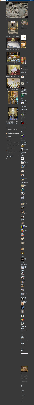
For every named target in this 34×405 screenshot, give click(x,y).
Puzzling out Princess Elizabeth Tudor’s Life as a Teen (23, 129)
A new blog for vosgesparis (23, 138)
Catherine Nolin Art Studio (23, 144)
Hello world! (22, 98)
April (22, 392)
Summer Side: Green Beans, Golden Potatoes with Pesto (24, 80)
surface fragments (23, 225)
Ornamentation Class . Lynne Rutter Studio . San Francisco (25, 197)
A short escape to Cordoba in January (25, 174)
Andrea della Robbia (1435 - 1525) (25, 298)
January (22, 397)
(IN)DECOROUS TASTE (23, 326)
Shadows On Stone (23, 349)
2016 (21, 386)
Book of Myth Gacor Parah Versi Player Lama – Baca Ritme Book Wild (24, 106)
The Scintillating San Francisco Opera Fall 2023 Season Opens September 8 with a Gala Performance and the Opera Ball (25, 123)
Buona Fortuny (23, 256)
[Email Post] (14, 122)
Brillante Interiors (23, 215)
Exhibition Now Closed (23, 332)
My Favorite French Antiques (24, 266)
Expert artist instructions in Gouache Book (25, 259)
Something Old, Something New (25, 185)
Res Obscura (22, 148)
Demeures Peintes (23, 196)
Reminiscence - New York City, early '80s (25, 203)
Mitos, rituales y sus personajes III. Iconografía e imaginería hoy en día (24, 109)
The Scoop (22, 350)
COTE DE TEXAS (23, 117)
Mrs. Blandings (22, 343)
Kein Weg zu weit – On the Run (23, 100)
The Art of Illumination (23, 332)
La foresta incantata (23, 169)
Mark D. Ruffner (9, 132)
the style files (22, 110)
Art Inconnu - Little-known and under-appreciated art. (24, 297)
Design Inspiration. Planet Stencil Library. (24, 126)
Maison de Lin (22, 322)
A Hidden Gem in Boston (23, 334)
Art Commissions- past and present (25, 285)
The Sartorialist (22, 328)
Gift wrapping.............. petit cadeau (26, 302)
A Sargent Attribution (25, 293)
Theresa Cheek (9, 136)
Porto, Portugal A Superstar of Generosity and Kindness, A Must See (24, 120)
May (22, 391)
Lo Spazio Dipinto (23, 280)
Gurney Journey (22, 101)
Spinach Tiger (22, 79)
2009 (21, 401)
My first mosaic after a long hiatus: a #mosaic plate (25, 230)
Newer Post (7, 155)
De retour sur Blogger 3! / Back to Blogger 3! (26, 162)
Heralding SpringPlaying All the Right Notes (25, 166)
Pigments (22, 233)
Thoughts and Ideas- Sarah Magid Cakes (23, 336)
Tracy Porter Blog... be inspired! (24, 347)
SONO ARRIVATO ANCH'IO (25, 242)
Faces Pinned (25, 306)
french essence (22, 131)
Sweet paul (22, 344)
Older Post (19, 155)
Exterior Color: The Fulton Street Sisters (25, 178)
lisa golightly (22, 314)
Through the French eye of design (24, 251)
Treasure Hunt (22, 200)
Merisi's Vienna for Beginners (24, 165)
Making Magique (23, 108)
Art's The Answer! (17, 2)
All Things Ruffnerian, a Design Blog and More (24, 93)
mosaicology (22, 229)
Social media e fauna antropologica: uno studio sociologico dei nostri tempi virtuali (25, 171)
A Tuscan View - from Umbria (24, 330)
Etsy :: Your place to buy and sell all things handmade (24, 340)
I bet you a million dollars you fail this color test (25, 226)
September (23, 390)
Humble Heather (22, 262)
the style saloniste (23, 121)
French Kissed (22, 270)
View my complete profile (23, 72)
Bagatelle (22, 202)
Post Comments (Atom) (10, 156)
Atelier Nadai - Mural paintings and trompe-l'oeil (24, 161)
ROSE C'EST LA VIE (23, 292)
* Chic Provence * (23, 247)
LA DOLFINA (22, 206)
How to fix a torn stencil (23, 246)
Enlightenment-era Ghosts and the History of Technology (26, 149)
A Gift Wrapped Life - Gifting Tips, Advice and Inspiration (24, 301)
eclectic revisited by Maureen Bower (24, 342)
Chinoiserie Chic (22, 75)
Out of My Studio (23, 245)
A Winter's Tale (22, 155)
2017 (21, 385)
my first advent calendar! (23, 140)
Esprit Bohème (22, 219)
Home (12, 155)
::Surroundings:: (22, 237)
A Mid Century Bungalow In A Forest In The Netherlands (24, 111)
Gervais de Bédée (23, 288)
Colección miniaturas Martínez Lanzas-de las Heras (24, 86)
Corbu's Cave (22, 188)
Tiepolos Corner (22, 284)
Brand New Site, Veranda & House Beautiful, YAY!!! (24, 142)
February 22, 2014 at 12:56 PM (11, 148)
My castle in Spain (23, 173)
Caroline (22, 272)
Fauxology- (22, 348)
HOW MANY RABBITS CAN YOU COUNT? (26, 114)
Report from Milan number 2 (25, 216)
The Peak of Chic (23, 184)
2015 (21, 387)
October (22, 389)
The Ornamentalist (23, 177)
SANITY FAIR (22, 192)
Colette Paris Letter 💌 (26, 82)
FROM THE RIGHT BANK (24, 152)
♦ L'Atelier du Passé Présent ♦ (24, 221)
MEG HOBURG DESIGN (25, 193)
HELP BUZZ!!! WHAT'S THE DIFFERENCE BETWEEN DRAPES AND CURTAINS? (25, 212)
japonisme (22, 318)
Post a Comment (7, 154)
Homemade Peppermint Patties (25, 337)
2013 (21, 398)
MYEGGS (22, 241)
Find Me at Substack (25, 102)
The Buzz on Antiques (23, 210)
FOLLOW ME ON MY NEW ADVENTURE (25, 267)
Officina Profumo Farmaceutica (9, 123)
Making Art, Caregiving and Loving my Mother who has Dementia (24, 264)
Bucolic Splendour (23, 276)
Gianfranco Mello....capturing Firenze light (24, 395)
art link (21, 27)
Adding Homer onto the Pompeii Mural (25, 94)
